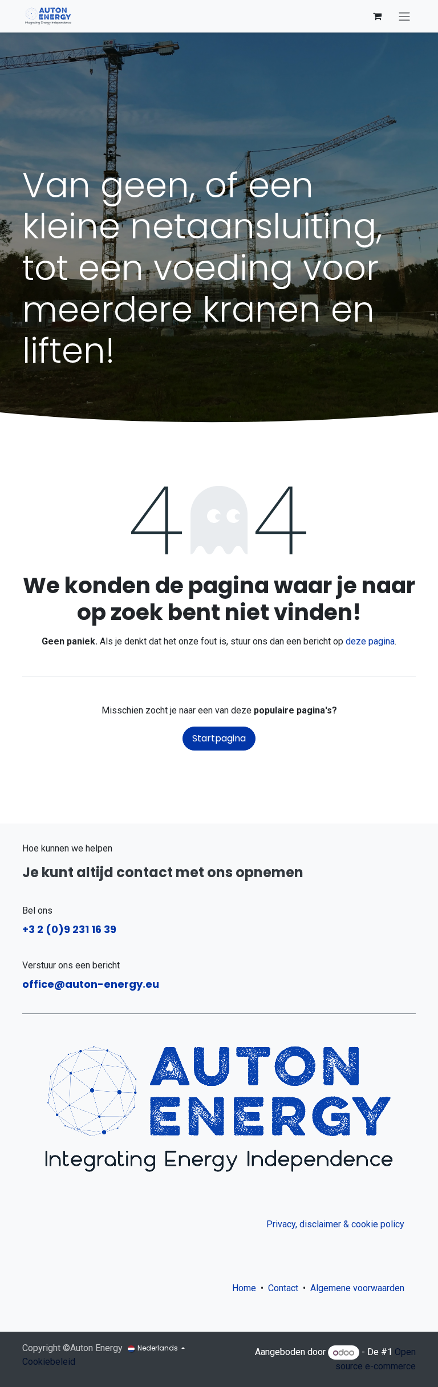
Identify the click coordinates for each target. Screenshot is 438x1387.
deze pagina (370, 641)
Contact (283, 1288)
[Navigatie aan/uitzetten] (404, 16)
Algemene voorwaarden (359, 1288)
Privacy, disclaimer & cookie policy (335, 1224)
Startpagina (219, 738)
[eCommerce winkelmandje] (377, 16)
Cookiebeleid (48, 1361)
